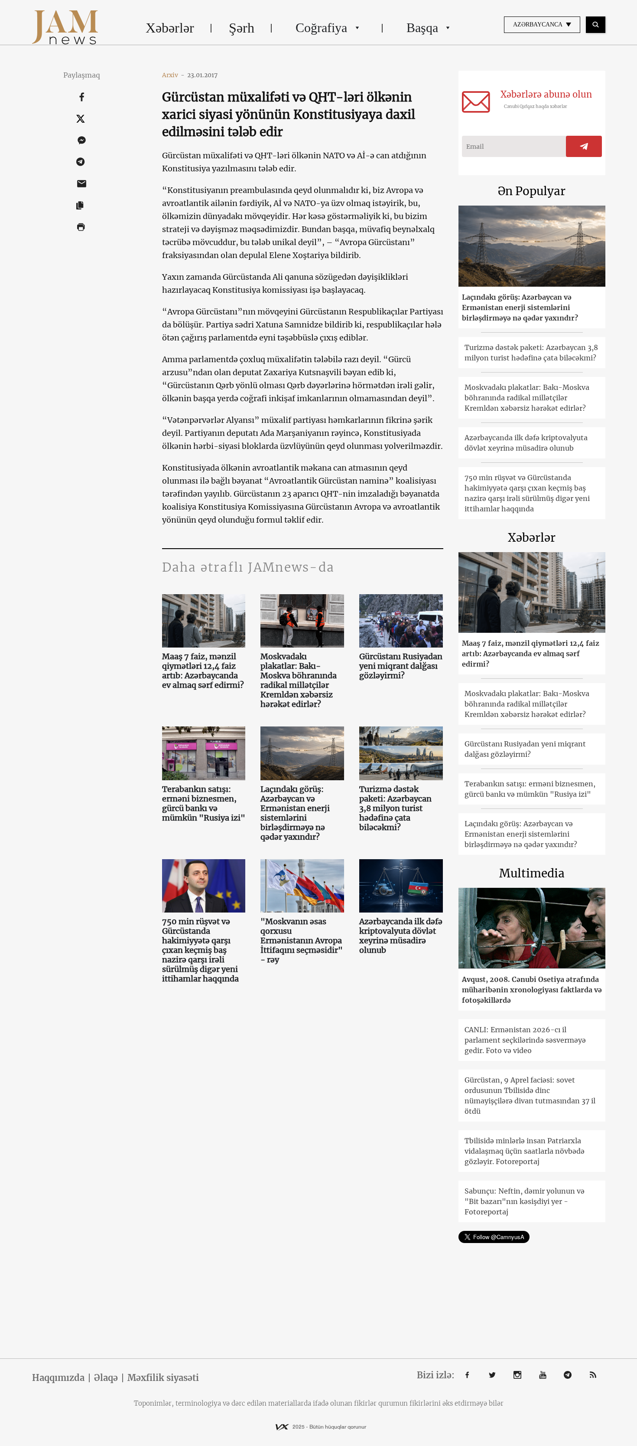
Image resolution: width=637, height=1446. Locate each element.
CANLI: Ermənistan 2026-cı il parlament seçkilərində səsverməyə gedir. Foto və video (525, 1040)
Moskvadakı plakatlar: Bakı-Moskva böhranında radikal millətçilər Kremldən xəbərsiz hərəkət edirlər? (298, 680)
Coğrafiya (321, 27)
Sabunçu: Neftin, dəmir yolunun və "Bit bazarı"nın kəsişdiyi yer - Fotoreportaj (525, 1201)
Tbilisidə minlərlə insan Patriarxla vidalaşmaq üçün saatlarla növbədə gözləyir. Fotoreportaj (525, 1151)
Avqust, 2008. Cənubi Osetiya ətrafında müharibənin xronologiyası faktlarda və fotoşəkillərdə (532, 989)
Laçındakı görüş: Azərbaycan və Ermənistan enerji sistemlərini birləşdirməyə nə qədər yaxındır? (295, 813)
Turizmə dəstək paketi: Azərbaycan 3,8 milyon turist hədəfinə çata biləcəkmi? (395, 808)
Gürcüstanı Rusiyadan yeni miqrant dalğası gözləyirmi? (400, 666)
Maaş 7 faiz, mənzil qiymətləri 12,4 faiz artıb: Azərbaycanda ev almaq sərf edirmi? (203, 671)
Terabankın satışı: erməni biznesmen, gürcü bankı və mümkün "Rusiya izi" (203, 804)
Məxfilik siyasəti (163, 1378)
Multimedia (532, 873)
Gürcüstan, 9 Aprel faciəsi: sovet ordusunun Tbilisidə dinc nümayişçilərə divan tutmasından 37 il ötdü (530, 1096)
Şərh (241, 28)
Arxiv (173, 75)
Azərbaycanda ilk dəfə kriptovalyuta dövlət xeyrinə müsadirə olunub (400, 936)
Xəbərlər (170, 28)
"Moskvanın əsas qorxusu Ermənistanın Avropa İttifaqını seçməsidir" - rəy (301, 941)
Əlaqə (106, 1378)
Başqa (422, 27)
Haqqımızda (58, 1378)
